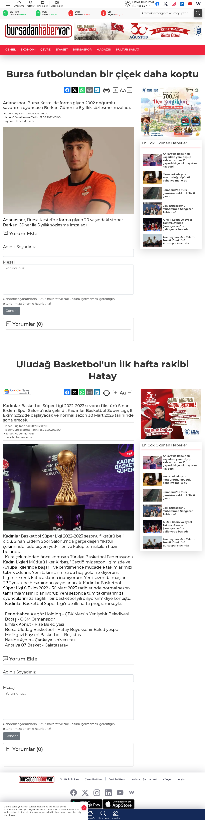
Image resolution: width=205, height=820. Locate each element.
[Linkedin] (182, 4)
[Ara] (198, 13)
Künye (167, 779)
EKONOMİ (28, 49)
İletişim (181, 779)
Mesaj (9, 262)
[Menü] (8, 3)
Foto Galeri (42, 6)
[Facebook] (157, 4)
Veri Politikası (117, 779)
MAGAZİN (103, 49)
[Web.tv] (198, 4)
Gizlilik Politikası (69, 779)
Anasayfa (19, 6)
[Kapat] (84, 808)
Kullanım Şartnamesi (144, 779)
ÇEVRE (45, 49)
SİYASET (61, 49)
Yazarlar (30, 6)
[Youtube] (190, 4)
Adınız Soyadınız (19, 246)
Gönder (12, 311)
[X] (166, 4)
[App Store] (118, 804)
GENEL (10, 49)
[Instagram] (174, 4)
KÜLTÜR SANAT (127, 49)
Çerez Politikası (94, 779)
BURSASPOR (82, 49)
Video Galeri (57, 6)
